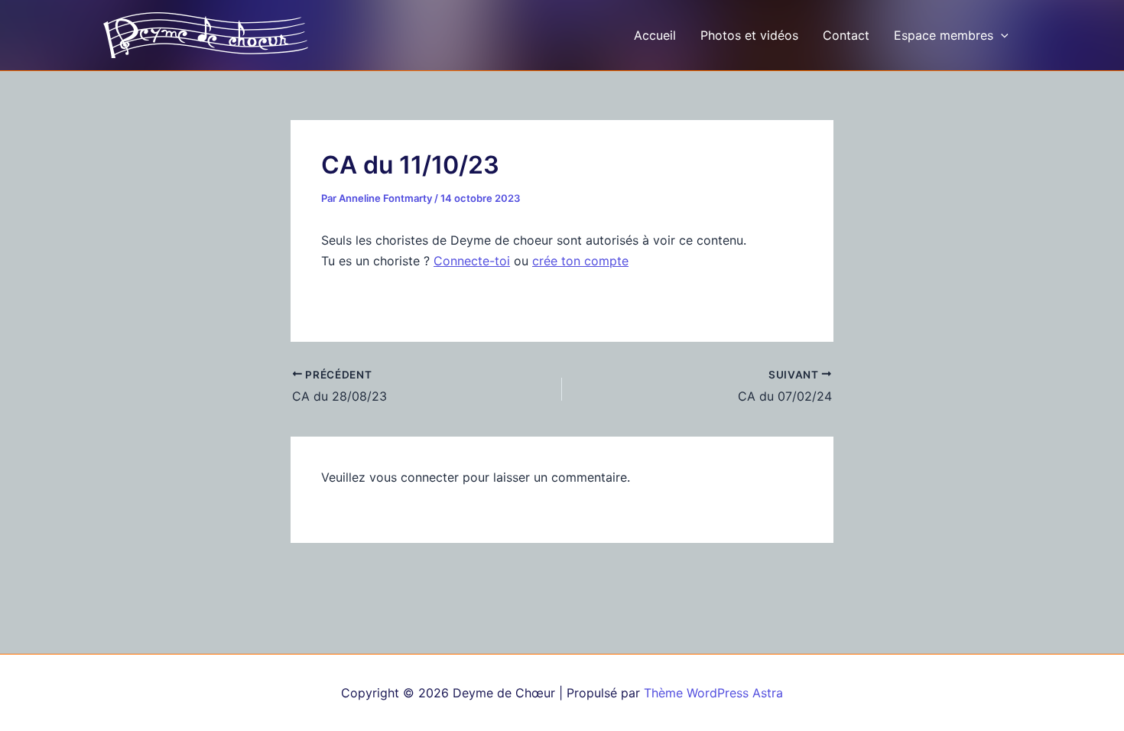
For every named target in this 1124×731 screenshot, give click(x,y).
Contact (846, 35)
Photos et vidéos (749, 35)
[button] (1001, 35)
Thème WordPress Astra (713, 692)
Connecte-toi (472, 260)
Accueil (655, 35)
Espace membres (943, 35)
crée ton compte (580, 260)
